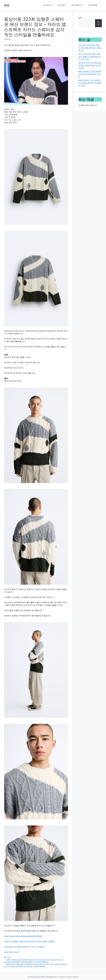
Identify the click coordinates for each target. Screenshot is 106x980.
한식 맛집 (61, 5)
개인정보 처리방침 (65, 977)
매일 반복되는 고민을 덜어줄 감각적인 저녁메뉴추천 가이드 (89, 74)
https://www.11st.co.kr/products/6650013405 (23, 936)
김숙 (6, 5)
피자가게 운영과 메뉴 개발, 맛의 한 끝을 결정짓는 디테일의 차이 (90, 47)
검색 (80, 18)
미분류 (9, 957)
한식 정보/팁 (93, 5)
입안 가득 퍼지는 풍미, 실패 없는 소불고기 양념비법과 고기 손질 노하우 (89, 56)
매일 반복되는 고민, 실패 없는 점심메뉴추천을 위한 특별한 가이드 (89, 83)
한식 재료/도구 (77, 5)
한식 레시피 (47, 5)
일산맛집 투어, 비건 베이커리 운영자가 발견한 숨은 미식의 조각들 (90, 65)
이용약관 (75, 977)
